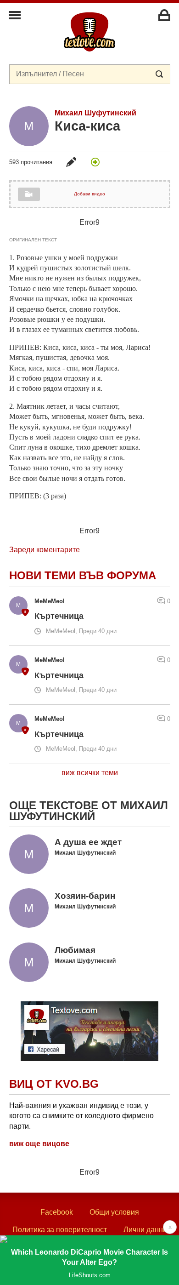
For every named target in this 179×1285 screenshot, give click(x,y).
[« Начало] (89, 31)
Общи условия (114, 1212)
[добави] (95, 161)
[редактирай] (71, 161)
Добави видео (89, 193)
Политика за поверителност (59, 1230)
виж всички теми (90, 773)
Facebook (56, 1212)
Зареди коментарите (44, 550)
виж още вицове (39, 1144)
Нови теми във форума (82, 575)
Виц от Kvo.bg (54, 1084)
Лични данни (145, 1230)
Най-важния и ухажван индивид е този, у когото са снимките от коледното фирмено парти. (81, 1116)
